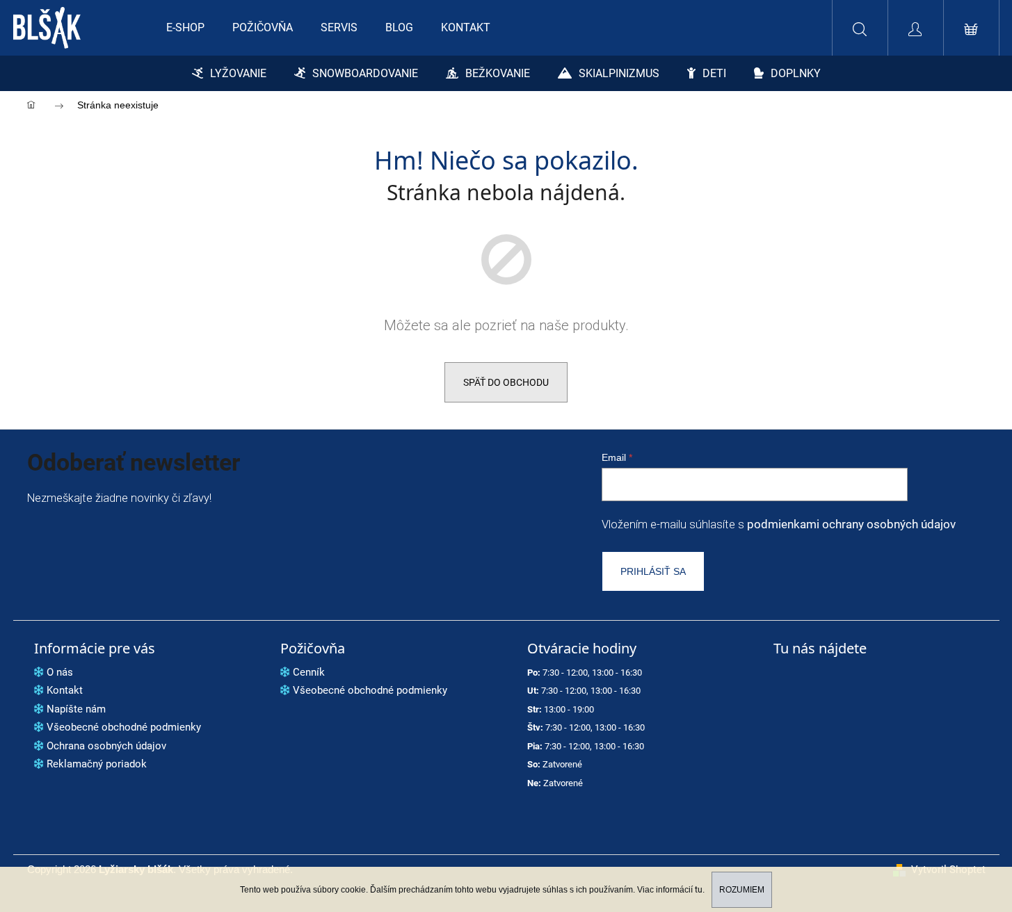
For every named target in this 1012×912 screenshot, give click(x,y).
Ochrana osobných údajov (106, 746)
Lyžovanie (238, 73)
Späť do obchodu (506, 382)
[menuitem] (185, 28)
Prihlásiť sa (653, 571)
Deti (714, 73)
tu (698, 890)
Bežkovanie (497, 73)
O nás (60, 672)
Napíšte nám (76, 709)
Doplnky (796, 73)
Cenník (309, 672)
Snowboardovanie (365, 73)
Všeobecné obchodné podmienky (124, 727)
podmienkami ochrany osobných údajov (851, 524)
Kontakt (65, 690)
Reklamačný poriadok (97, 764)
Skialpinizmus (619, 73)
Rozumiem (741, 890)
